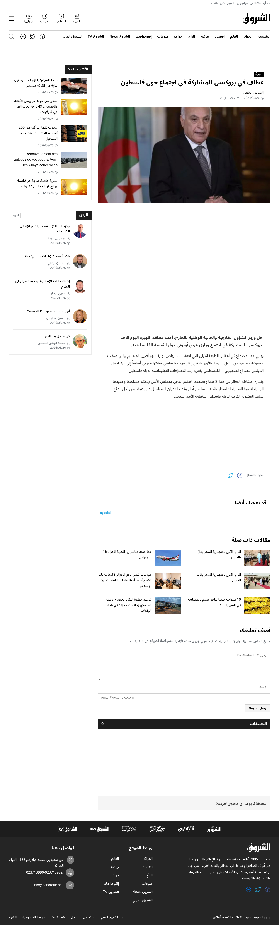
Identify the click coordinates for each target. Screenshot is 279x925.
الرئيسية (264, 36)
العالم (234, 36)
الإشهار (13, 917)
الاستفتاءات (58, 917)
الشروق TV (96, 36)
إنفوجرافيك (143, 36)
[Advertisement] (184, 237)
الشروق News (119, 36)
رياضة (204, 36)
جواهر (178, 36)
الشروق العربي (71, 36)
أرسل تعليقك (257, 708)
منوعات (162, 36)
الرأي (191, 36)
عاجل (74, 917)
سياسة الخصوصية (33, 917)
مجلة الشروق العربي (113, 917)
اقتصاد (220, 36)
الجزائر (247, 36)
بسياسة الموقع (161, 641)
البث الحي (89, 917)
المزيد (15, 215)
